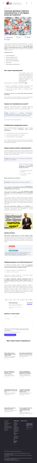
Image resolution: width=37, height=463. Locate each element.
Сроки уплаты (8, 62)
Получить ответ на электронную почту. (13, 332)
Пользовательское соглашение (7, 424)
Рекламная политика (8, 427)
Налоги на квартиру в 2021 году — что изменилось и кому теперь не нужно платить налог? (25, 409)
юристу (15, 434)
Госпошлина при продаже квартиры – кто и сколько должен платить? (24, 390)
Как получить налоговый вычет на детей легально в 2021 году (25, 354)
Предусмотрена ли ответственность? (13, 64)
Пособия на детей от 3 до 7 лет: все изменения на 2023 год (29, 424)
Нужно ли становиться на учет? (12, 57)
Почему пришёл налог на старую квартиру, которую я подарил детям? (10, 354)
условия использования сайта (20, 329)
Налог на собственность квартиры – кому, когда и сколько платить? (9, 372)
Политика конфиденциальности (8, 426)
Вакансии (6, 422)
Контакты (6, 430)
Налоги (7, 33)
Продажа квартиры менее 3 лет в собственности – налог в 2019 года (10, 390)
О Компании (6, 420)
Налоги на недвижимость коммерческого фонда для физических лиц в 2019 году (25, 372)
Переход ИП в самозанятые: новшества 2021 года (10, 408)
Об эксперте (13, 250)
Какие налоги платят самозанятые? (12, 60)
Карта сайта (6, 429)
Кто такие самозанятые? (10, 55)
